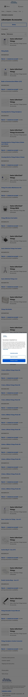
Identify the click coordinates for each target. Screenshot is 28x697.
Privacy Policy (5, 349)
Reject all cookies (14, 356)
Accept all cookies (14, 360)
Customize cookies (14, 353)
